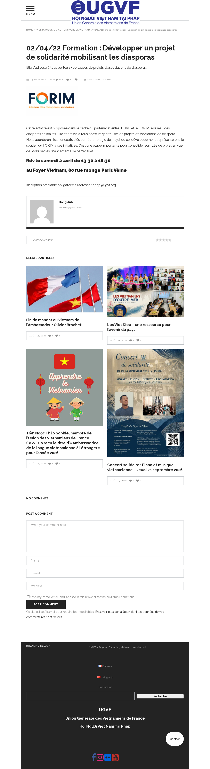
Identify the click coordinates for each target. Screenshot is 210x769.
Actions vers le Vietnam (74, 30)
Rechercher (105, 687)
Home (29, 30)
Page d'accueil (45, 30)
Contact (175, 739)
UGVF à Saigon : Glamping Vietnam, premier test (117, 647)
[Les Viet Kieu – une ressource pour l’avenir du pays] (145, 291)
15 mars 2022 (39, 80)
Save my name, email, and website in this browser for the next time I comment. (82, 597)
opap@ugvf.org (104, 185)
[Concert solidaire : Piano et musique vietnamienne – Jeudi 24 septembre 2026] (145, 403)
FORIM (143, 128)
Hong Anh (66, 202)
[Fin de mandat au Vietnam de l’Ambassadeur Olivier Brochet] (64, 289)
